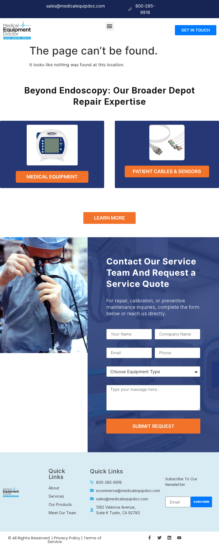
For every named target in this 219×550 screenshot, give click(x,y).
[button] (109, 26)
